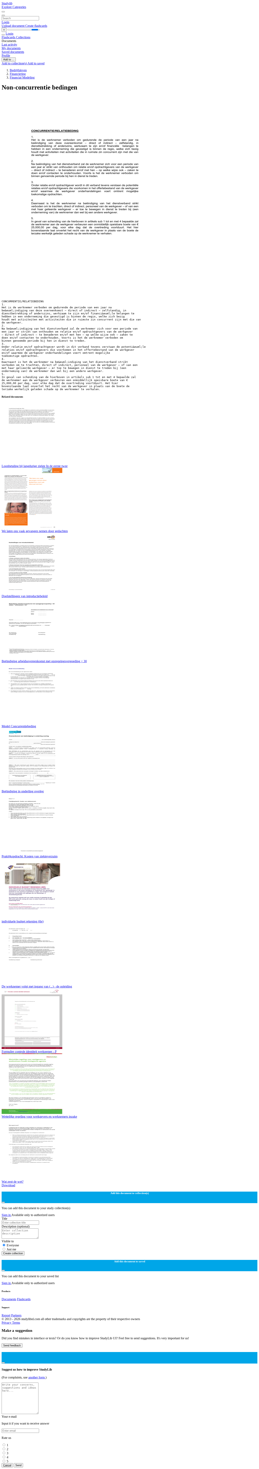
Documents (9, 1299)
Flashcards (9, 37)
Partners (16, 1315)
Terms (16, 1322)
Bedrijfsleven (18, 70)
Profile (6, 55)
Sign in (6, 1215)
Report (6, 1315)
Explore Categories (14, 7)
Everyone (13, 1245)
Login (5, 22)
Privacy (7, 1322)
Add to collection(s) (15, 63)
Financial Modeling (22, 77)
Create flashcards (36, 25)
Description (16, 1226)
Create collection (13, 1253)
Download (8, 1185)
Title (4, 1218)
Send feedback (12, 1345)
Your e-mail (9, 1416)
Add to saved (36, 63)
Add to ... (8, 59)
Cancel (7, 1465)
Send (18, 1465)
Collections (23, 37)
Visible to (8, 1241)
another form (37, 1377)
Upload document (13, 25)
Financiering (18, 74)
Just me (11, 1249)
